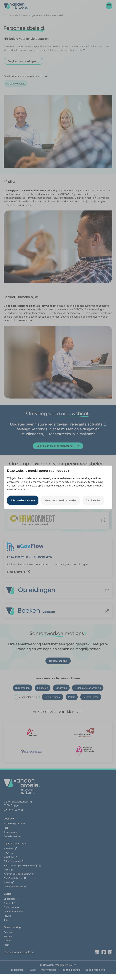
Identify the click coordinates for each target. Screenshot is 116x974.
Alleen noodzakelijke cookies (60, 500)
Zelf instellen (93, 500)
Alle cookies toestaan (23, 500)
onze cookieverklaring (82, 485)
